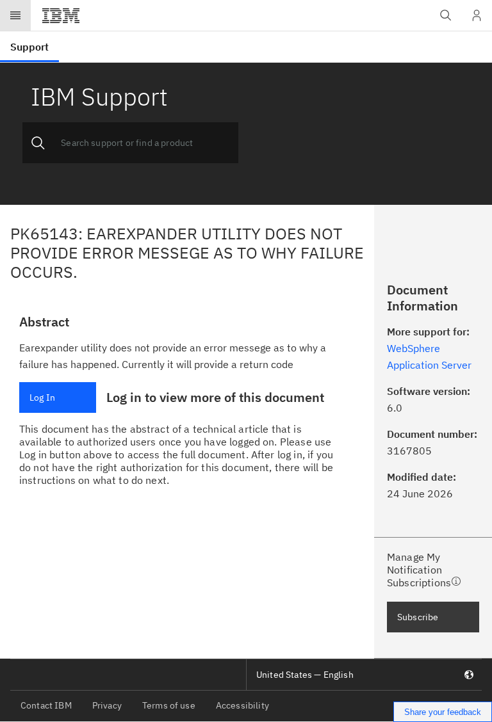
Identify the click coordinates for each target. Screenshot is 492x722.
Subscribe (417, 617)
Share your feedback (442, 712)
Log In (42, 397)
